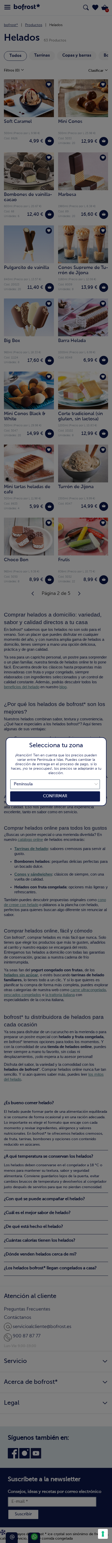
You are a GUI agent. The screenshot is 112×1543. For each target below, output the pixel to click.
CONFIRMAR (55, 796)
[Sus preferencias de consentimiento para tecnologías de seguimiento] (103, 1534)
